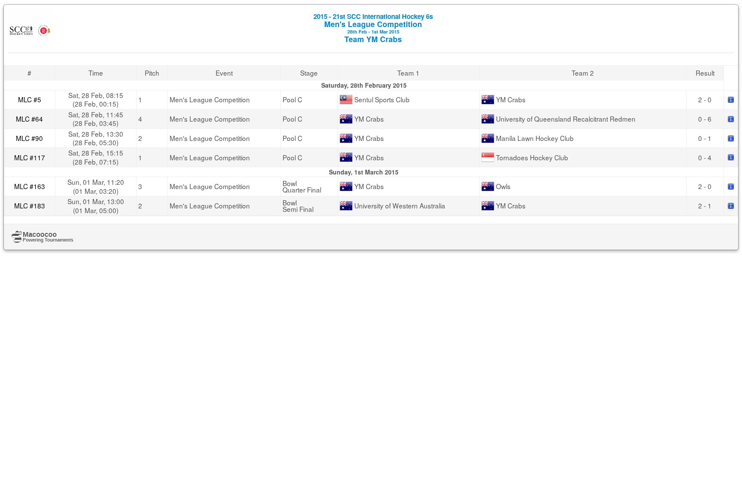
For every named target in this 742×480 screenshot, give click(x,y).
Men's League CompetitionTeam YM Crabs (373, 28)
